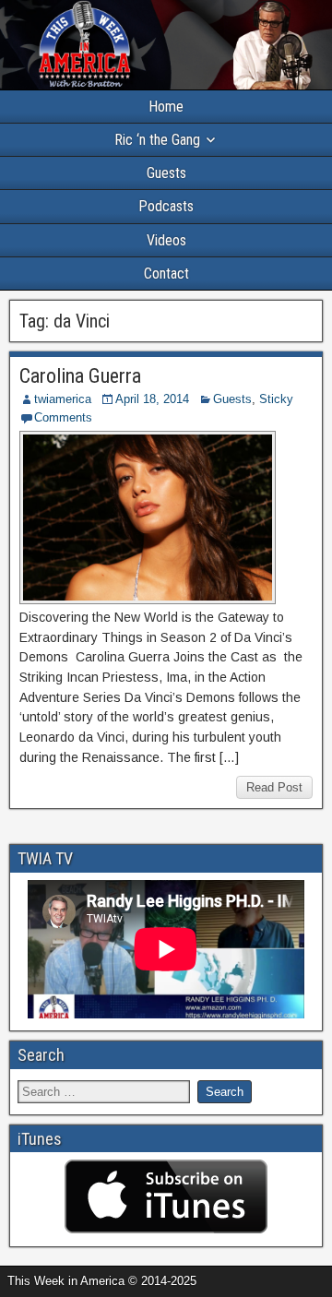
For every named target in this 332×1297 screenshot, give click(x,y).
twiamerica (62, 399)
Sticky (276, 399)
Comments (63, 417)
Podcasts (166, 206)
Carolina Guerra (80, 375)
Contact (166, 273)
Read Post (274, 787)
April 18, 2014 (152, 399)
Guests (166, 173)
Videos (166, 240)
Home (166, 106)
